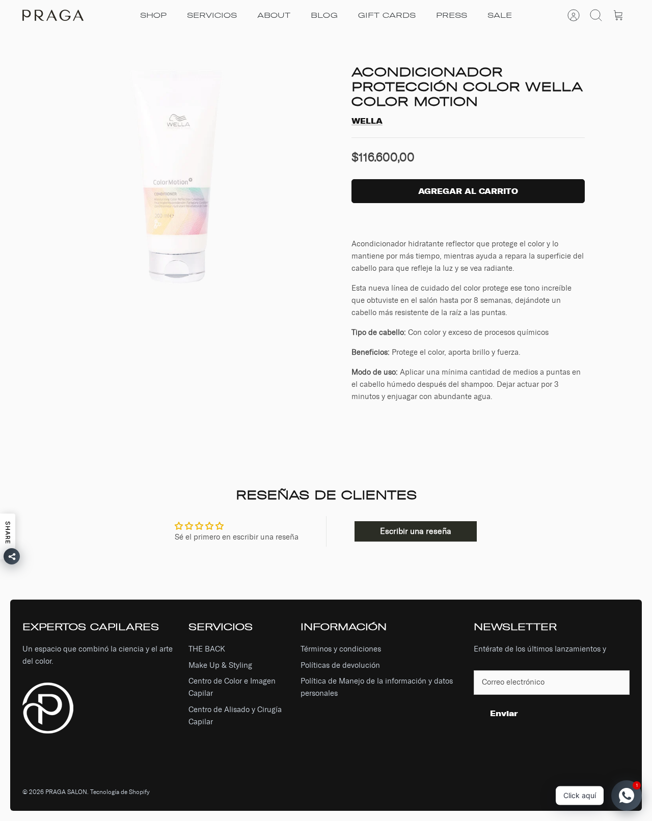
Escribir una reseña (415, 531)
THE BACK (206, 649)
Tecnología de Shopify (120, 792)
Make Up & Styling (220, 665)
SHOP (153, 15)
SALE (499, 15)
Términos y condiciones (341, 649)
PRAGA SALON (66, 792)
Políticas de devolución (340, 665)
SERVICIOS (212, 15)
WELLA (367, 121)
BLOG (324, 15)
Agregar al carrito (468, 191)
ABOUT (273, 15)
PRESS (451, 15)
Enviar (504, 713)
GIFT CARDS (387, 15)
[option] (179, 179)
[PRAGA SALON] (53, 15)
